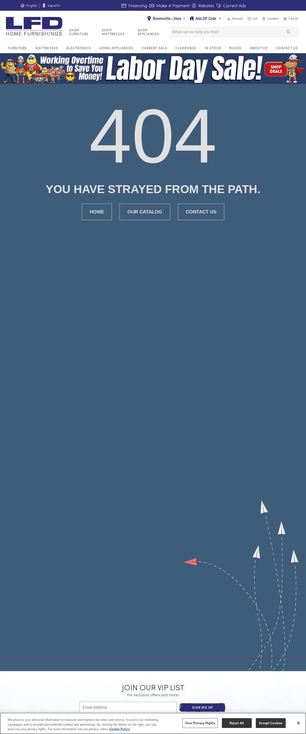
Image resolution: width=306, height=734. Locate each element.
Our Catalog (144, 211)
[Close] (298, 723)
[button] (29, 5)
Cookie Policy (119, 729)
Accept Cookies (270, 723)
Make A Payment (172, 5)
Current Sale (154, 48)
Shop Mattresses (113, 32)
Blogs (235, 48)
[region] (153, 723)
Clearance (185, 48)
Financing (137, 5)
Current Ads (234, 5)
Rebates (205, 5)
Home (97, 211)
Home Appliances (116, 48)
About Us (259, 48)
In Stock (213, 48)
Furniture (17, 48)
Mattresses (46, 48)
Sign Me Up (202, 707)
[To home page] (36, 26)
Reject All (237, 723)
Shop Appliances (148, 32)
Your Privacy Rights (200, 723)
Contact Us (287, 48)
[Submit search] (288, 32)
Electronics (78, 48)
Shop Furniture (78, 32)
